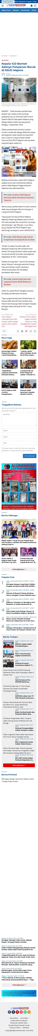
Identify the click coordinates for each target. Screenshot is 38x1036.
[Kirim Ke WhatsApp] (34, 331)
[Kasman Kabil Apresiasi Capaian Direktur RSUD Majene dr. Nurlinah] (28, 383)
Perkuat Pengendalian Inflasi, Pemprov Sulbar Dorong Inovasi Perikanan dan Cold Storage (24, 729)
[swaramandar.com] (15, 5)
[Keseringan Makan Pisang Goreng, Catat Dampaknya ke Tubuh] (10, 344)
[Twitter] (13, 1012)
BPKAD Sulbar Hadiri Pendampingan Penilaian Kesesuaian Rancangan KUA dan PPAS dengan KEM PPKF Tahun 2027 (25, 645)
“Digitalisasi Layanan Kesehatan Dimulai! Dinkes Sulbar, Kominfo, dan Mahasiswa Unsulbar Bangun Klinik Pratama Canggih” (10, 373)
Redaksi (8, 74)
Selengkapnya (18, 569)
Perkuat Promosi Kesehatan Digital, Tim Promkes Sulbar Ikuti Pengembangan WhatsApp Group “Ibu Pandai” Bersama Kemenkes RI (24, 664)
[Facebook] (9, 1012)
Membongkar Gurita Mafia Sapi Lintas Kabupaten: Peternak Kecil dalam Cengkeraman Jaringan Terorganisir (17, 971)
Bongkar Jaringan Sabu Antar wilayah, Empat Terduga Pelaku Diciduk (17, 941)
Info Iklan (24, 1018)
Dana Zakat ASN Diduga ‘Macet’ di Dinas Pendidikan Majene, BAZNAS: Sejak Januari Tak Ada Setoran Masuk (20, 612)
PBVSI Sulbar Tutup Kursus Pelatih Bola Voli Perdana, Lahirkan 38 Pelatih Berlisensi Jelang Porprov (19, 542)
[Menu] (3, 5)
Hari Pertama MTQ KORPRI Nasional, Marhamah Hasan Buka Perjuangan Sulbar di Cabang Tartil (24, 681)
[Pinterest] (17, 1012)
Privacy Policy (15, 1028)
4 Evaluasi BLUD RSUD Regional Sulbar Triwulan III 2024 (27, 373)
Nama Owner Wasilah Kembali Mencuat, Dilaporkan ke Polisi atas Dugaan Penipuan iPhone (20, 620)
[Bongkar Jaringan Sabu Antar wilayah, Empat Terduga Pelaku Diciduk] (19, 857)
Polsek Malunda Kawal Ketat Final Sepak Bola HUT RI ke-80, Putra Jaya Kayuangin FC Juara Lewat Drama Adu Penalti (28, 560)
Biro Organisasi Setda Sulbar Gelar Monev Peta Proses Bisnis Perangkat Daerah (24, 743)
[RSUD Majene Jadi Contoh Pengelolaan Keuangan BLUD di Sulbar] (10, 383)
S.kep (26, 225)
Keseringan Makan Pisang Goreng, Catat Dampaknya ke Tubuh (9, 353)
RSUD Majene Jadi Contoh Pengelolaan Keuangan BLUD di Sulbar (9, 392)
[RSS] (29, 1012)
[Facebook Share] (18, 331)
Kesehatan (5, 60)
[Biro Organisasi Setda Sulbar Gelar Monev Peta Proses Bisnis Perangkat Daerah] (19, 735)
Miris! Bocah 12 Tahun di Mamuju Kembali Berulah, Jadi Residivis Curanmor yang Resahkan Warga (18, 964)
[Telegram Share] (30, 331)
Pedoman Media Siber (19, 1023)
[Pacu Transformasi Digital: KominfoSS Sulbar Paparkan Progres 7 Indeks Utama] (8, 654)
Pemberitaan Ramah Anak (18, 1025)
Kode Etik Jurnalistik (19, 1021)
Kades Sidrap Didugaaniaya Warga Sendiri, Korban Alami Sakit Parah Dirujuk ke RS (19, 949)
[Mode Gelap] (32, 5)
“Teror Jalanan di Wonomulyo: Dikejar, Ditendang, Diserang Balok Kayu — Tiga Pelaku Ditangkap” (17, 979)
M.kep (4, 227)
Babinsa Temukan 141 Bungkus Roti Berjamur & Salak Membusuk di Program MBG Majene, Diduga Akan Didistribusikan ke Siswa (20, 603)
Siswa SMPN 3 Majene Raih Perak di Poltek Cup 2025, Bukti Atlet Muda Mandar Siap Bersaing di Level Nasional (9, 560)
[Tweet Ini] (22, 331)
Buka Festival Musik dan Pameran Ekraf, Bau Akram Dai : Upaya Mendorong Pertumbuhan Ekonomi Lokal (25, 713)
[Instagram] (21, 1012)
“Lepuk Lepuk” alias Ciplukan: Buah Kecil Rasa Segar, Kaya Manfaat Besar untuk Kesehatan (28, 353)
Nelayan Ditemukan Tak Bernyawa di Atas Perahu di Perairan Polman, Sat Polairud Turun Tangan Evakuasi (21, 629)
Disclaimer (14, 1018)
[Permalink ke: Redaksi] (3, 74)
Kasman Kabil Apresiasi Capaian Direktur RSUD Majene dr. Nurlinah (28, 392)
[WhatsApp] (25, 1012)
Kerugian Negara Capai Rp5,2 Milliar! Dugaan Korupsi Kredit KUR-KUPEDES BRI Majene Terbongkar (21, 585)
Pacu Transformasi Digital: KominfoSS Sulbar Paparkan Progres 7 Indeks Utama (25, 655)
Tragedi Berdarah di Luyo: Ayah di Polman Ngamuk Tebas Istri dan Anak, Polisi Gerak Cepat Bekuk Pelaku (18, 956)
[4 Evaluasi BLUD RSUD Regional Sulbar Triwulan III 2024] (28, 364)
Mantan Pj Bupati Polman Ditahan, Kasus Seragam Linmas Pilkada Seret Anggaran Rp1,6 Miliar (21, 594)
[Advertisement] (19, 32)
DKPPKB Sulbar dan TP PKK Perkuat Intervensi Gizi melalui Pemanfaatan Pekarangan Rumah (24, 697)
